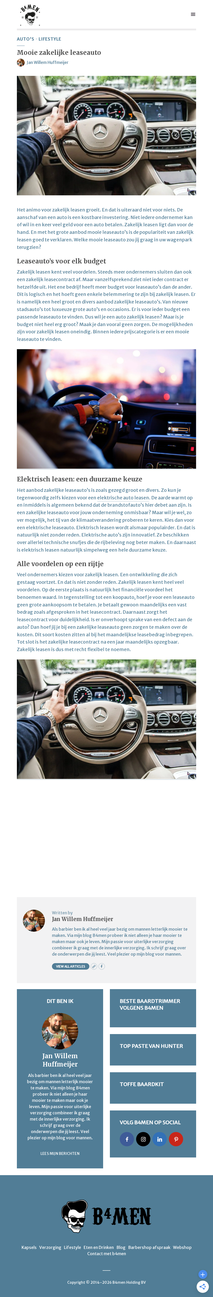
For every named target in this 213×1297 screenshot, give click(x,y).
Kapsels (29, 1247)
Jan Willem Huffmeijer (48, 62)
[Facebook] (127, 1139)
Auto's (25, 39)
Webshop (182, 1247)
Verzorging (50, 1247)
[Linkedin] (159, 1139)
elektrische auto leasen (123, 498)
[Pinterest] (176, 1139)
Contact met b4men (106, 1253)
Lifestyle (50, 39)
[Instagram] (143, 1139)
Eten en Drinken (99, 1247)
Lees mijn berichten (60, 1153)
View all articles (70, 966)
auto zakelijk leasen (138, 317)
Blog (120, 1247)
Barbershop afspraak (149, 1247)
